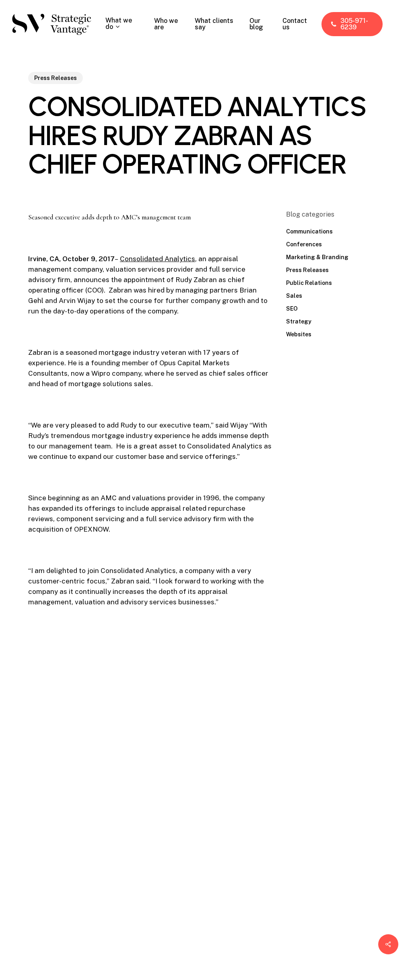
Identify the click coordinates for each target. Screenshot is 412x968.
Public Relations (309, 283)
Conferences (304, 244)
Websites (298, 334)
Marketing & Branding (317, 257)
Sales (294, 296)
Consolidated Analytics (157, 259)
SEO (292, 308)
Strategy (298, 321)
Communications (309, 231)
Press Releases (55, 78)
